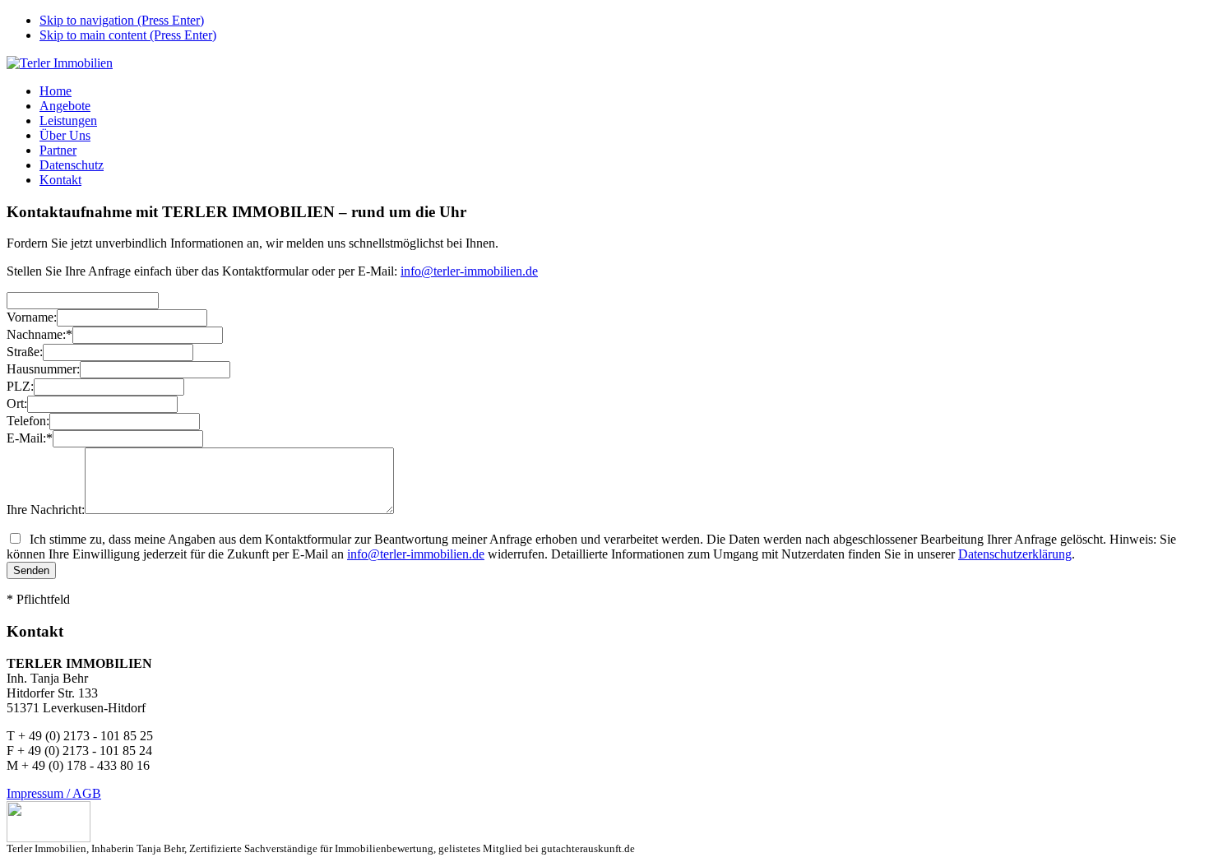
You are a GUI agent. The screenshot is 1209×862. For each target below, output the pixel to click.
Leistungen (68, 120)
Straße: (25, 352)
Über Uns (64, 135)
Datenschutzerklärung (1015, 554)
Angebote (64, 106)
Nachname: (39, 334)
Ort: (17, 403)
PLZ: (20, 386)
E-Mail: (30, 438)
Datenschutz (71, 165)
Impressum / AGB (54, 793)
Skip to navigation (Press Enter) (121, 20)
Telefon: (28, 421)
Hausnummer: (43, 369)
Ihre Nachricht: (46, 510)
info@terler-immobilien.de (469, 271)
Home (55, 91)
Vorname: (32, 317)
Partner (57, 150)
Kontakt (60, 180)
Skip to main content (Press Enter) (127, 35)
